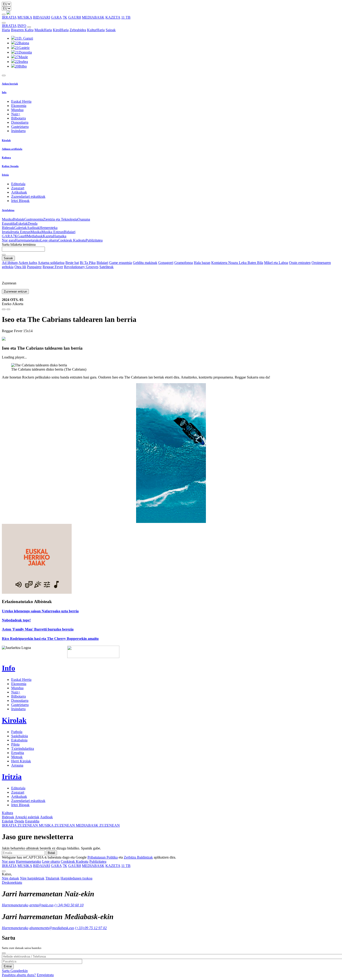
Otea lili (20, 267)
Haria (6, 30)
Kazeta (48, 236)
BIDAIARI (41, 17)
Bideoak (8, 228)
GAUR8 (74, 17)
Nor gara (8, 240)
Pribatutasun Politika (102, 857)
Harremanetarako (27, 240)
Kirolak (6, 140)
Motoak (17, 757)
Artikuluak (19, 192)
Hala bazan (202, 263)
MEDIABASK (93, 17)
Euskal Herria (21, 101)
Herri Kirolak (21, 761)
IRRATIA (9, 17)
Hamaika (59, 236)
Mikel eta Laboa (276, 263)
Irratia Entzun (20, 232)
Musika (7, 219)
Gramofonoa (183, 263)
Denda (32, 223)
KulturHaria (96, 30)
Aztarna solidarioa (51, 263)
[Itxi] (4, 953)
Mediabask (35, 236)
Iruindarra (18, 131)
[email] (8, 309)
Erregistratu (45, 975)
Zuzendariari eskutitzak (28, 196)
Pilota (15, 744)
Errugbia (17, 753)
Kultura (6, 157)
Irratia (6, 232)
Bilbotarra (18, 118)
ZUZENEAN (20, 825)
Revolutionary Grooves (81, 267)
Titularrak (52, 878)
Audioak (33, 228)
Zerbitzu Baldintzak (138, 857)
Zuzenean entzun (15, 291)
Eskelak (22, 223)
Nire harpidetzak (32, 878)
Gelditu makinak (145, 263)
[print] (4, 309)
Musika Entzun (52, 232)
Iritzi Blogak (20, 201)
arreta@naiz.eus (41, 905)
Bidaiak (18, 219)
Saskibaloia (19, 736)
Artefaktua (8, 210)
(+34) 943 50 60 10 (69, 905)
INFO (21, 26)
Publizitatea (94, 240)
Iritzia (5, 174)
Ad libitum (10, 263)
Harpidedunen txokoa (76, 878)
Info (4, 92)
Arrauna (17, 765)
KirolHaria (61, 30)
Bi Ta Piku (88, 263)
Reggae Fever (53, 267)
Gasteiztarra (20, 127)
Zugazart (17, 188)
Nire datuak (10, 878)
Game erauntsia (120, 263)
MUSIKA (24, 17)
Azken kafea (27, 263)
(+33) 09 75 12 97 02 (91, 928)
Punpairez (34, 267)
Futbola (16, 732)
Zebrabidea (78, 30)
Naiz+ (15, 114)
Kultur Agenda (10, 166)
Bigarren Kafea (22, 30)
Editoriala (18, 184)
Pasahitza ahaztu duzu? (19, 975)
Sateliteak (106, 267)
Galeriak (20, 228)
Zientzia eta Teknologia (60, 219)
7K (65, 17)
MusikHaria (43, 30)
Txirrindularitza (22, 748)
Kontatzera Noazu (225, 263)
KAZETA (112, 17)
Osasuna (83, 219)
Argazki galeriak (27, 817)
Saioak (111, 30)
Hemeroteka (48, 228)
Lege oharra (49, 240)
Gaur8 (22, 236)
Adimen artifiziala (12, 148)
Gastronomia (33, 219)
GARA (56, 17)
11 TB (126, 17)
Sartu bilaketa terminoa (19, 244)
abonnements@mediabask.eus (51, 928)
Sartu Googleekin (15, 971)
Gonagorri (165, 263)
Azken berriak (10, 83)
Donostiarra (19, 122)
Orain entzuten (300, 263)
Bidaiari (69, 232)
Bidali (51, 853)
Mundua (17, 110)
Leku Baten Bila (251, 263)
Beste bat (72, 263)
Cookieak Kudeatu (72, 240)
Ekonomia (18, 106)
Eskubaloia (19, 740)
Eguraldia (9, 223)
